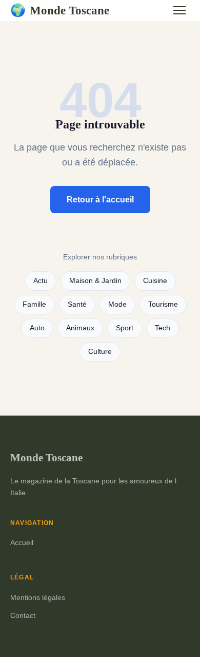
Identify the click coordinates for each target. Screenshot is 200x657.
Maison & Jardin (95, 281)
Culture (100, 351)
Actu (40, 281)
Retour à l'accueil (100, 199)
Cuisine (155, 281)
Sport (124, 328)
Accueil (21, 542)
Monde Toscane (59, 10)
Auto (37, 328)
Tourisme (163, 304)
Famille (34, 304)
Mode (117, 304)
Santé (77, 304)
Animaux (80, 328)
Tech (162, 328)
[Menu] (179, 10)
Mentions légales (37, 597)
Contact (22, 615)
